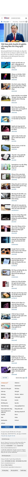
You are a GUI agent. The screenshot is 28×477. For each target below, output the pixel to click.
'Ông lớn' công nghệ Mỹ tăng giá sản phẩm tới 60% (18, 156)
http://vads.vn (8, 465)
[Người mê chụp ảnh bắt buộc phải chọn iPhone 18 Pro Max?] (5, 128)
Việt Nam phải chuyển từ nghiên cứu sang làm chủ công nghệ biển (13, 46)
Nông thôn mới (18, 408)
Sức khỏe (3, 397)
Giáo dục (3, 391)
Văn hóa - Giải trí (19, 394)
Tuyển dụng (23, 470)
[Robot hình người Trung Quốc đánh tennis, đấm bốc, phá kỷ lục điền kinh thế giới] (5, 347)
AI (11, 120)
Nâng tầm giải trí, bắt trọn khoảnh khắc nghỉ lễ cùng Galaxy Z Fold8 (19, 185)
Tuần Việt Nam (5, 406)
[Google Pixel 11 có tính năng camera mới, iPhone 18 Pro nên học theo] (5, 251)
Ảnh (2, 417)
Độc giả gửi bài (14, 470)
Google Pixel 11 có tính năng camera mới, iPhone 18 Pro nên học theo (18, 250)
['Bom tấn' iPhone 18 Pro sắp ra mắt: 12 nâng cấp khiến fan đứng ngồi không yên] (5, 228)
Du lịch (16, 400)
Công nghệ (6, 21)
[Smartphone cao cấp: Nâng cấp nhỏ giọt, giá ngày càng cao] (5, 167)
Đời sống (3, 394)
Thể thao (17, 388)
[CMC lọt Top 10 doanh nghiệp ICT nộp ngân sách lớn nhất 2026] (5, 316)
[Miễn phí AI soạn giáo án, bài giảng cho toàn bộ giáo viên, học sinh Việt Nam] (5, 207)
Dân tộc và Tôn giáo (6, 388)
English (3, 414)
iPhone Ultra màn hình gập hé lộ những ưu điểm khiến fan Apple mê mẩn (18, 176)
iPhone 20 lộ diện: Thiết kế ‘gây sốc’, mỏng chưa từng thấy (18, 75)
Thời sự (3, 385)
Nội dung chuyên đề (20, 411)
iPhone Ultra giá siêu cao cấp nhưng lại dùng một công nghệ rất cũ (18, 325)
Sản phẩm (13, 141)
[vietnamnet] (7, 19)
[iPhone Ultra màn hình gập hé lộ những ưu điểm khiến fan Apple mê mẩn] (5, 176)
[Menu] (2, 18)
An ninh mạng (14, 244)
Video (16, 417)
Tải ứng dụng (5, 470)
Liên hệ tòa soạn (5, 439)
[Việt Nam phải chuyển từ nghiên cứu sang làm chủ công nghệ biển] (14, 32)
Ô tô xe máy (4, 400)
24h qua (3, 423)
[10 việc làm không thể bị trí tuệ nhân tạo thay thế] (5, 119)
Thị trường (15, 21)
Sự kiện (21, 427)
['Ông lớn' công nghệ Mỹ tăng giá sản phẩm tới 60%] (5, 157)
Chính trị (17, 382)
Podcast (17, 420)
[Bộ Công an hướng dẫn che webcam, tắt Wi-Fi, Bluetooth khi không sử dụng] (5, 272)
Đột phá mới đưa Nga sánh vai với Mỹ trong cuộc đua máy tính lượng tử (19, 294)
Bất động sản (4, 403)
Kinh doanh (18, 385)
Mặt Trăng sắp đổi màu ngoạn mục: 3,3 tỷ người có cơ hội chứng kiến (19, 108)
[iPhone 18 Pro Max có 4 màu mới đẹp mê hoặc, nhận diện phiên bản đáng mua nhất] (5, 305)
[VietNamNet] (1, 21)
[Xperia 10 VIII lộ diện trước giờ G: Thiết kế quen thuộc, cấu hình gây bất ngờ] (5, 370)
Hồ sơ (16, 414)
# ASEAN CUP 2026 (15, 18)
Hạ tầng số (14, 265)
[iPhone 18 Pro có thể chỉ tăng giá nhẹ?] (5, 148)
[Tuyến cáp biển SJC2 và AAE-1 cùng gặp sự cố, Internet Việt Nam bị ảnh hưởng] (5, 65)
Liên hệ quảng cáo (6, 455)
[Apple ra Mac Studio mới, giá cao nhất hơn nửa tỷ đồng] (5, 138)
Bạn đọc (17, 403)
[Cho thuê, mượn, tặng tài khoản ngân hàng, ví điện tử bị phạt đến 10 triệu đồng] (5, 86)
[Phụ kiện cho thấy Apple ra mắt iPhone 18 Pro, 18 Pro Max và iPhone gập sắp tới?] (5, 336)
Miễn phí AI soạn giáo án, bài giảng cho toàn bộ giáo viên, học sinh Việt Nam (19, 206)
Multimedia (4, 420)
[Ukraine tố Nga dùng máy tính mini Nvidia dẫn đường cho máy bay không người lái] (5, 217)
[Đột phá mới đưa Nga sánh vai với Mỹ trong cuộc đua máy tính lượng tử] (5, 295)
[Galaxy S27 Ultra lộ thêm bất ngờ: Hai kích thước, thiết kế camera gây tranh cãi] (5, 284)
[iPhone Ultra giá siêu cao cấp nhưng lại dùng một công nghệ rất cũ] (5, 326)
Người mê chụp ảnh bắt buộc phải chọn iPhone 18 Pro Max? (18, 127)
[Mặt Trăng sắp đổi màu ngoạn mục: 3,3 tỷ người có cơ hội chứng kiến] (5, 109)
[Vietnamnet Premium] (4, 383)
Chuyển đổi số (22, 21)
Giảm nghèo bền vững (6, 408)
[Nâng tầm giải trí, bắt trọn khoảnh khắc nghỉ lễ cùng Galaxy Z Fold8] (5, 186)
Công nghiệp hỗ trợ (19, 406)
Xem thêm (5, 377)
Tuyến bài (7, 427)
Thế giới (17, 391)
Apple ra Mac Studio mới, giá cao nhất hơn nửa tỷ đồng (18, 137)
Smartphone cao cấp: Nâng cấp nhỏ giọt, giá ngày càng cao (19, 166)
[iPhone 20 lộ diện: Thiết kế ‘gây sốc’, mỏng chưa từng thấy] (5, 76)
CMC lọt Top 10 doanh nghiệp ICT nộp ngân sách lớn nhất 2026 (19, 315)
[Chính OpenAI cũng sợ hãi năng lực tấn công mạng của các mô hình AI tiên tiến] (5, 240)
